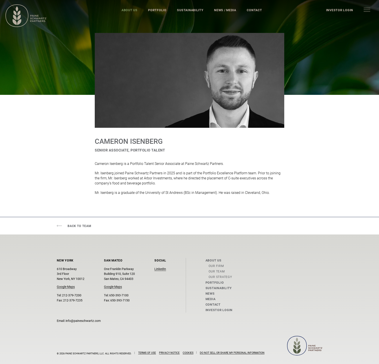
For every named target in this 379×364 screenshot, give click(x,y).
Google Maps (66, 287)
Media (211, 299)
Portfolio (157, 10)
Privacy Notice (169, 352)
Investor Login (339, 10)
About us (214, 260)
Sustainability (190, 10)
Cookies (188, 352)
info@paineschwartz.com (83, 321)
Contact (254, 10)
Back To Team (79, 226)
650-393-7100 (119, 295)
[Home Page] (25, 15)
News (210, 293)
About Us (130, 10)
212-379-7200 (71, 295)
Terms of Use (147, 352)
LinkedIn (160, 269)
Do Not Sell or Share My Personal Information (232, 352)
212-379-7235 (72, 300)
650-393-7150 (120, 300)
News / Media (225, 10)
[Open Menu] (367, 9)
